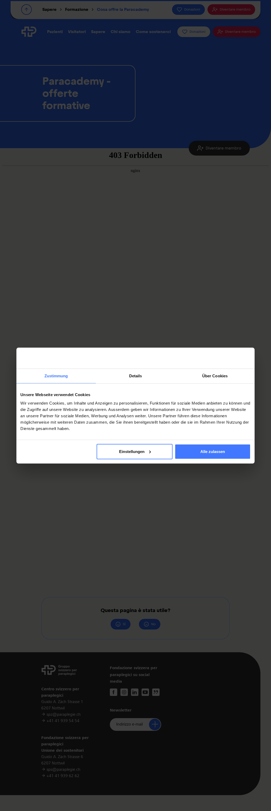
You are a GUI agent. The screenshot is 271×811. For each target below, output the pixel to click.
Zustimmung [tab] (56, 376)
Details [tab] (135, 376)
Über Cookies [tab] (215, 376)
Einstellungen (131, 451)
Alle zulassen (212, 451)
